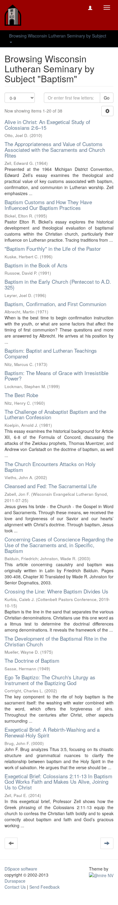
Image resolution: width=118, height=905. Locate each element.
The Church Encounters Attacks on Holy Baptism (50, 466)
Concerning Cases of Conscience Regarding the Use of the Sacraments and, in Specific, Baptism (59, 544)
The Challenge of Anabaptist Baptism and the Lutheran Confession (55, 414)
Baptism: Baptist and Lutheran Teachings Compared (51, 353)
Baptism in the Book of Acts (36, 265)
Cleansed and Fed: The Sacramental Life (51, 486)
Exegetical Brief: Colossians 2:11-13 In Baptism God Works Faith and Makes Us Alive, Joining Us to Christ (58, 781)
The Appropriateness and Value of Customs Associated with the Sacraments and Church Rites (55, 149)
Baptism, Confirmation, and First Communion (55, 304)
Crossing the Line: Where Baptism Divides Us (56, 591)
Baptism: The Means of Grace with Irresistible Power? (56, 375)
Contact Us (15, 887)
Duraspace (15, 881)
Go (107, 98)
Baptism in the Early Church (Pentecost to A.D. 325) (58, 284)
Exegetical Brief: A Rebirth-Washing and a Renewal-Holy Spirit (52, 732)
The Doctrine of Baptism (32, 660)
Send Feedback (44, 887)
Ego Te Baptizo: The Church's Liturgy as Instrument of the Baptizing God (50, 680)
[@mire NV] (101, 875)
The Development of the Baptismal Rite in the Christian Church (56, 641)
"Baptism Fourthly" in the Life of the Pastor (53, 248)
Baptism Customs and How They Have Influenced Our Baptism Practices (48, 204)
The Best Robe (21, 395)
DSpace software (21, 869)
